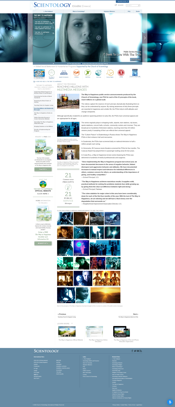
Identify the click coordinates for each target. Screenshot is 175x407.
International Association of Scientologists (122, 378)
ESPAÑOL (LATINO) (61, 366)
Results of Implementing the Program (42, 130)
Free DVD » (43, 169)
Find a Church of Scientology (90, 376)
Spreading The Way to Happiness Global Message (43, 122)
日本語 (35, 370)
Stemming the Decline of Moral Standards (43, 97)
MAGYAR (58, 360)
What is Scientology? (79, 11)
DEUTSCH (36, 378)
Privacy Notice (116, 404)
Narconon (87, 77)
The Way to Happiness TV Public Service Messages (43, 28)
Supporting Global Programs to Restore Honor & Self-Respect (43, 92)
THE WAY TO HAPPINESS (54, 81)
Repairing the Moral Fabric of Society (42, 101)
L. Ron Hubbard (48, 11)
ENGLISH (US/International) (41, 360)
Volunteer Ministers (109, 11)
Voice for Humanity (87, 362)
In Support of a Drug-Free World (120, 392)
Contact (85, 374)
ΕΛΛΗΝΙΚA (59, 370)
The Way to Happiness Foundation (42, 33)
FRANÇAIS (36, 366)
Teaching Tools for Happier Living (43, 105)
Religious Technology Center (119, 372)
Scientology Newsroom (118, 368)
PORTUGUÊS (59, 374)
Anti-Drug (98, 77)
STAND (114, 382)
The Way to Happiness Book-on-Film (43, 113)
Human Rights (109, 77)
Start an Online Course (117, 374)
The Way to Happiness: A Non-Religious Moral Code (44, 22)
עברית (36, 368)
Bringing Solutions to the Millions (43, 126)
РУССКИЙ (36, 372)
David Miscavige (116, 370)
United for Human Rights (118, 394)
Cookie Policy (124, 404)
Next (105, 64)
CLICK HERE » (43, 194)
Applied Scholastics (64, 77)
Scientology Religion (117, 364)
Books (138, 11)
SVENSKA (58, 364)
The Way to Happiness (51, 78)
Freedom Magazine (135, 77)
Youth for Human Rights (118, 396)
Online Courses (87, 370)
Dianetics (114, 360)
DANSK (36, 364)
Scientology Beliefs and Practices (91, 360)
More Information (87, 372)
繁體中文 (36, 374)
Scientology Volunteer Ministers (120, 376)
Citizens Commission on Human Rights (121, 398)
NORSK (58, 362)
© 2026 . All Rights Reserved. (48, 404)
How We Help (39, 78)
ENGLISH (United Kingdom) (40, 362)
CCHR (121, 77)
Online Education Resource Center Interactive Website (42, 118)
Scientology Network (117, 362)
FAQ (129, 11)
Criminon (76, 77)
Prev (70, 64)
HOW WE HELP (41, 81)
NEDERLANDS (37, 376)
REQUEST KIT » (43, 243)
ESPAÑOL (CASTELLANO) (63, 368)
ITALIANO (58, 372)
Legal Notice (139, 404)
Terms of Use (131, 404)
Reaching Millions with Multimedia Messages (43, 109)
